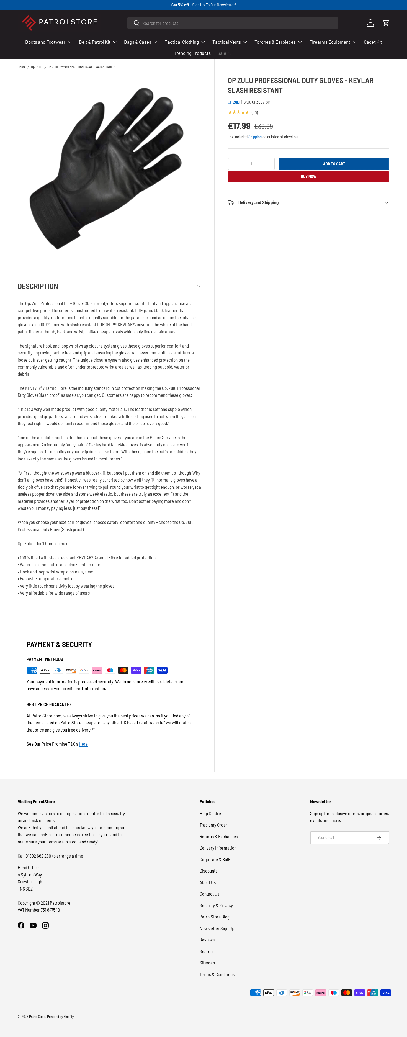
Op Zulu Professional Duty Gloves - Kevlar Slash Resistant (83, 67)
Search (206, 951)
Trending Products (192, 53)
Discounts (208, 870)
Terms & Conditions (217, 974)
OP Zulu (234, 101)
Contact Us (209, 893)
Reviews (207, 939)
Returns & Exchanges (219, 836)
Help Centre (210, 813)
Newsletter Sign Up (217, 928)
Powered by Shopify (60, 1016)
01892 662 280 (38, 855)
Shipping (255, 136)
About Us (208, 882)
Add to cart (334, 163)
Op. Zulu (36, 67)
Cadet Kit (373, 42)
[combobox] (232, 23)
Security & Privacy (216, 905)
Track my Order (213, 824)
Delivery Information (218, 847)
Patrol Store (37, 1016)
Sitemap (207, 962)
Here (83, 744)
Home (21, 67)
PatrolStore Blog (215, 916)
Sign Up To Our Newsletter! (214, 4)
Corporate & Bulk (215, 859)
